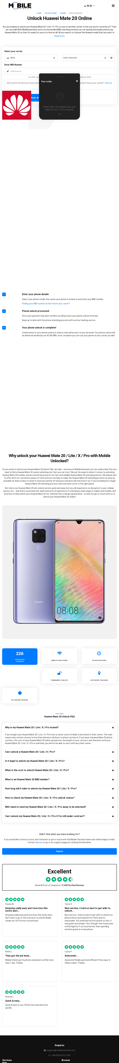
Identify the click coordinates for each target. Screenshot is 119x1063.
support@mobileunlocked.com (61, 1050)
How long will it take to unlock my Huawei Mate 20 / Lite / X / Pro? (41, 788)
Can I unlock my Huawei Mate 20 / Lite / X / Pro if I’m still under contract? (45, 816)
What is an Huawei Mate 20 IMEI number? (27, 779)
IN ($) (89, 6)
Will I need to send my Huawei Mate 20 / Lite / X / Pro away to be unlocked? (45, 807)
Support (59, 851)
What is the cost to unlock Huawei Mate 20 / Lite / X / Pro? (37, 770)
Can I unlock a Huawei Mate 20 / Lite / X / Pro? (30, 752)
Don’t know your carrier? (59, 303)
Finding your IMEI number (33, 303)
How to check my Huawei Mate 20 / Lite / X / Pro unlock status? (39, 798)
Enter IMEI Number (13, 65)
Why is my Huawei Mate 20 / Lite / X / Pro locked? (32, 727)
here (41, 842)
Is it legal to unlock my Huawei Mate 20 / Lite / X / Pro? (35, 761)
